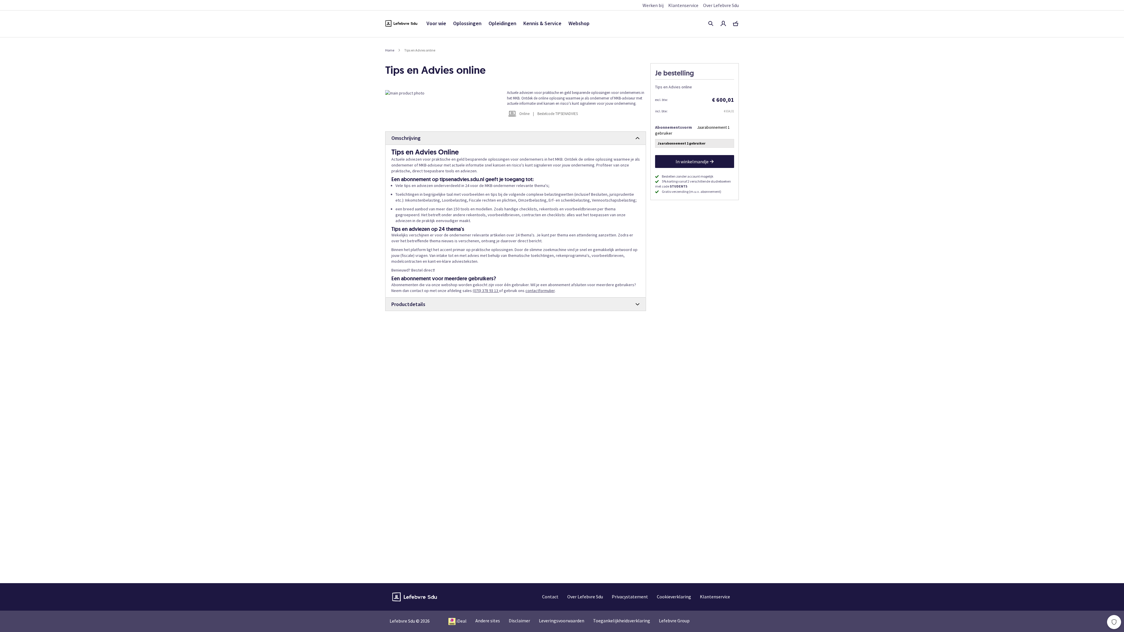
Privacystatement (630, 597)
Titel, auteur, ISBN (711, 23)
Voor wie (436, 23)
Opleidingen (502, 23)
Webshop (579, 23)
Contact (550, 597)
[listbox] (694, 144)
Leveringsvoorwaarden (561, 621)
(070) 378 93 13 (486, 290)
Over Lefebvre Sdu (721, 5)
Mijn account (723, 23)
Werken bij (653, 5)
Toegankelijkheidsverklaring (621, 621)
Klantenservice (683, 5)
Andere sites (487, 621)
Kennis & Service (542, 23)
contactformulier (540, 290)
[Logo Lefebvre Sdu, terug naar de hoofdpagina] (401, 23)
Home (389, 50)
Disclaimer (519, 621)
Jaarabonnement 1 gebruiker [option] (681, 143)
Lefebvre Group (674, 621)
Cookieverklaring (674, 597)
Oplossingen (467, 23)
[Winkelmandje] (735, 23)
